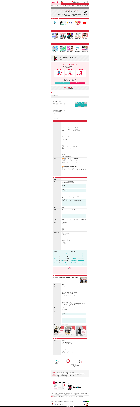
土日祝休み (80, 374)
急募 (63, 375)
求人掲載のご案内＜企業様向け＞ (76, 2)
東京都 (58, 372)
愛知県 (67, 372)
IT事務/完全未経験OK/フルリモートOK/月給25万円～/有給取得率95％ (70, 51)
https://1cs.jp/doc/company (65, 324)
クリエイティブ (65, 396)
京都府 (72, 372)
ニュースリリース (67, 401)
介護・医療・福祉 (81, 396)
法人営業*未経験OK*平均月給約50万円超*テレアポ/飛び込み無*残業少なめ (85, 39)
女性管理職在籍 (75, 374)
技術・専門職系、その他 (73, 396)
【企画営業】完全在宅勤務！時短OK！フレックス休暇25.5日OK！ (63, 26)
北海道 (74, 372)
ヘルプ (69, 2)
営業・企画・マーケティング (57, 396)
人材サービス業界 (65, 373)
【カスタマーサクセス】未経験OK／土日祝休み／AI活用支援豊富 (70, 39)
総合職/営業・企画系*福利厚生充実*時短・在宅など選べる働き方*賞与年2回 (55, 26)
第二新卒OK (58, 374)
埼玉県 (63, 372)
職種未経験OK (71, 374)
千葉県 (65, 372)
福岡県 (68, 372)
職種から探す (52, 396)
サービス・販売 (62, 396)
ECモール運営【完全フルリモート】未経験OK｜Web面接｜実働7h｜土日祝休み (55, 51)
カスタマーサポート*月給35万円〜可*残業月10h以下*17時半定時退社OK (77, 39)
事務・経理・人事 (69, 396)
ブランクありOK (68, 374)
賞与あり (65, 375)
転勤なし (61, 374)
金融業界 (75, 373)
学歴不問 (78, 374)
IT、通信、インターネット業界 (60, 373)
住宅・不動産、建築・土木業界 (71, 373)
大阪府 (59, 372)
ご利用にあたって (52, 401)
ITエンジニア (78, 396)
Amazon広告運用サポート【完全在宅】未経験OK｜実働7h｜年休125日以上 (62, 51)
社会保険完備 (58, 375)
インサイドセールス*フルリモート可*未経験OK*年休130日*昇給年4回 (77, 26)
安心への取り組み (56, 401)
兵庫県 (70, 372)
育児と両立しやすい (64, 374)
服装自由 (82, 374)
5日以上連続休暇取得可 (72, 375)
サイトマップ (71, 2)
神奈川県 (62, 372)
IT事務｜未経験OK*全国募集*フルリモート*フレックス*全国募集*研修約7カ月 (85, 51)
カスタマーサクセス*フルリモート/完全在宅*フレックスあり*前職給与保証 (55, 39)
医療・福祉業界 (77, 373)
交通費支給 (61, 375)
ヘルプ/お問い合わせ (71, 401)
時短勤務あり (85, 374)
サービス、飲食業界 (82, 373)
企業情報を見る (62, 59)
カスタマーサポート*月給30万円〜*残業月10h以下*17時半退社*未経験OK (62, 39)
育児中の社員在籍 (68, 375)
